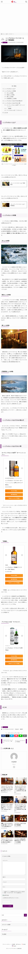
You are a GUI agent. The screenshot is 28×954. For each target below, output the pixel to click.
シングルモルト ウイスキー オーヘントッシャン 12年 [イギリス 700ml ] (14, 482)
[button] (3, 736)
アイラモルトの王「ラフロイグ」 (15, 110)
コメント (5, 860)
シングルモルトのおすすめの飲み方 (13, 100)
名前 (4, 877)
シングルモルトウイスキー (8, 729)
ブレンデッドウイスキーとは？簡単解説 (17, 205)
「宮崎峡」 (9, 108)
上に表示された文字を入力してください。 (11, 897)
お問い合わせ (18, 944)
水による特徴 (10, 93)
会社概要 (13, 944)
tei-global (14, 761)
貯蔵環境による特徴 (11, 98)
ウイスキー (5, 42)
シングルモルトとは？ (10, 88)
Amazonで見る (14, 490)
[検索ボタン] (26, 2)
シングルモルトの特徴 (10, 91)
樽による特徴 (10, 96)
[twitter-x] (14, 767)
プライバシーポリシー (7, 944)
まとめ (6, 112)
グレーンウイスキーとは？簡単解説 (17, 184)
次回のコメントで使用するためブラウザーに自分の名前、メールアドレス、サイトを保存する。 (14, 892)
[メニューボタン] (2, 2)
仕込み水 (17, 729)
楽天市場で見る (14, 494)
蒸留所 (21, 729)
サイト (4, 886)
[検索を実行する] (25, 915)
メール (4, 882)
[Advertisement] (14, 18)
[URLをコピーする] (25, 736)
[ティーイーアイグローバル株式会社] (14, 2)
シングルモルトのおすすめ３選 (12, 103)
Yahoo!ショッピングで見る (14, 498)
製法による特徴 (10, 94)
